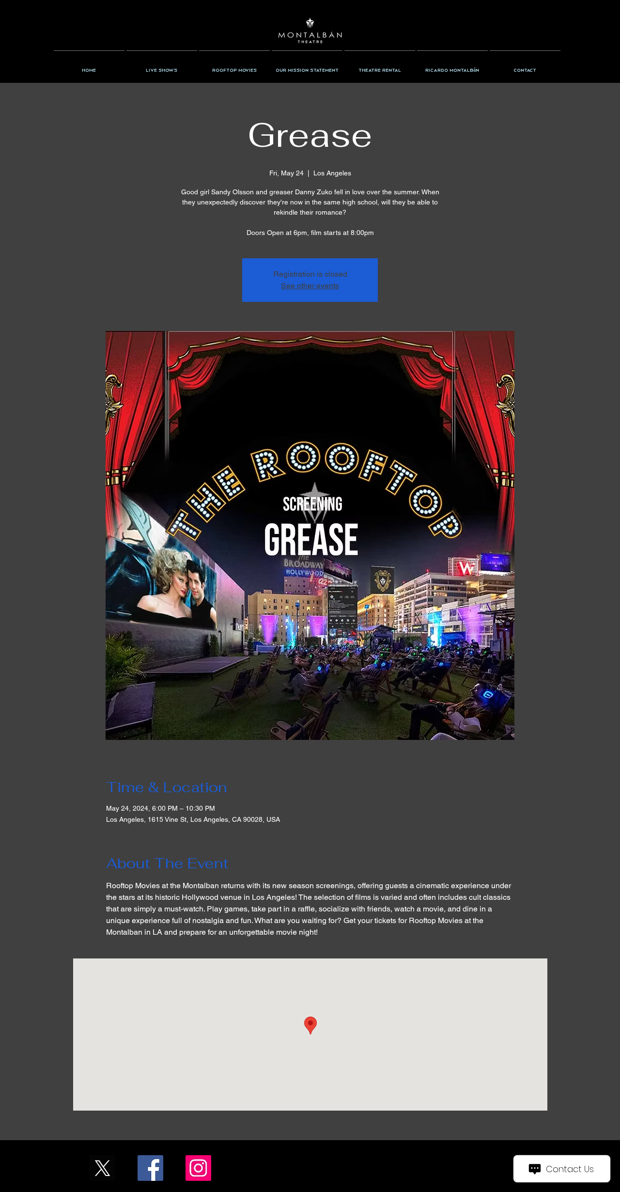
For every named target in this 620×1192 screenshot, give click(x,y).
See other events (310, 285)
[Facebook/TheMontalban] (150, 1168)
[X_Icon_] (102, 1168)
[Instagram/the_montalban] (198, 1168)
